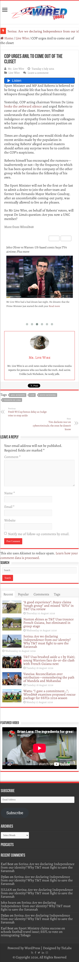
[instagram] (46, 952)
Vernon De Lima (12, 400)
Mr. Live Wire (16, 69)
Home (8, 38)
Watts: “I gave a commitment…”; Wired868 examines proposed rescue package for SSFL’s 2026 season (49, 694)
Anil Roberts (18, 395)
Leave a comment (38, 73)
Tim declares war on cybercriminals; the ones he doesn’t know (52, 424)
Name (9, 493)
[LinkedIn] (42, 952)
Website (10, 520)
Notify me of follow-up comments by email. (38, 534)
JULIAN (6, 889)
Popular (23, 594)
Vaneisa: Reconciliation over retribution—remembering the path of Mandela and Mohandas (48, 677)
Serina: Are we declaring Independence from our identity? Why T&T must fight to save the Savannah (47, 641)
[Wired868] (39, 11)
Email (9, 506)
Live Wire (22, 38)
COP (32, 395)
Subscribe (14, 813)
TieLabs (66, 948)
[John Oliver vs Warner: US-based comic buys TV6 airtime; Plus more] (39, 278)
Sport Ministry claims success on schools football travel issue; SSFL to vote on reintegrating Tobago (33, 931)
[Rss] (32, 952)
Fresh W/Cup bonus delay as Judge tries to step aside (27, 412)
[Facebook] (35, 952)
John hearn (8, 902)
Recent (8, 594)
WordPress (32, 948)
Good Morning (48, 395)
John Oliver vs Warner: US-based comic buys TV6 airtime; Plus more (36, 249)
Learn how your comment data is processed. (39, 555)
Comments (41, 594)
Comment (12, 457)
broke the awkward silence (23, 106)
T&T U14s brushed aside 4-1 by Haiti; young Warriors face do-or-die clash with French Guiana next (49, 660)
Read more (54, 306)
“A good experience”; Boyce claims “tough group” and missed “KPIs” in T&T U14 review (48, 605)
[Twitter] (39, 952)
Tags (57, 594)
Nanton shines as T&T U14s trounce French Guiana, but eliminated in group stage (48, 622)
